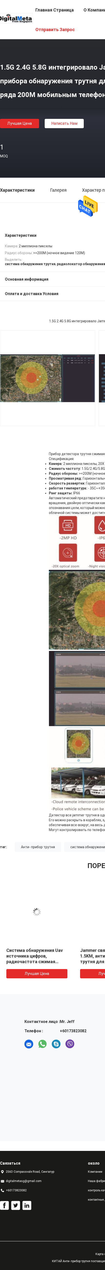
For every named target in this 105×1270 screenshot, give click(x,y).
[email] (28, 1044)
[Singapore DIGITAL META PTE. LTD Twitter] (15, 1205)
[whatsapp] (42, 1044)
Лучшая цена (19, 123)
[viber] (69, 1044)
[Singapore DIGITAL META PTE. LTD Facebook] (4, 1205)
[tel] (83, 1044)
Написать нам (64, 123)
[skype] (56, 1044)
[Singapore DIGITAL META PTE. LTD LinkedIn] (26, 1205)
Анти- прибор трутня (38, 847)
